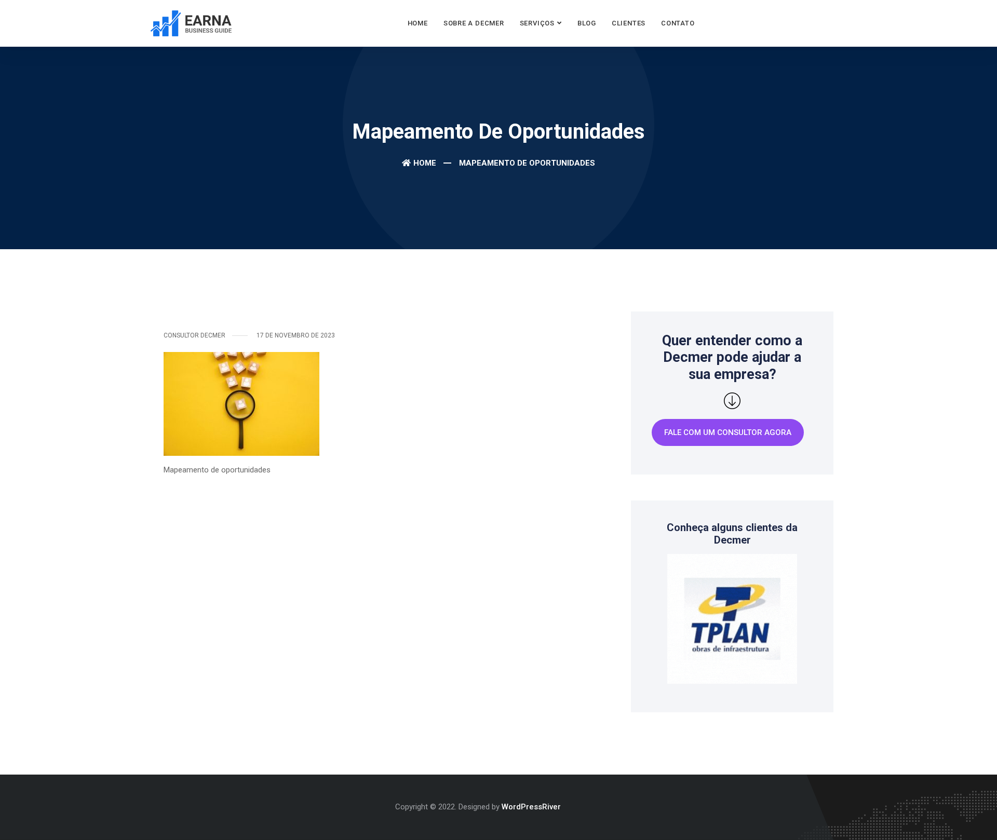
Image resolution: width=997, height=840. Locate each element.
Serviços (537, 23)
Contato (677, 23)
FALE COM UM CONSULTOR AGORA (727, 432)
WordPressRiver (531, 806)
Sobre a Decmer (473, 23)
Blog (586, 23)
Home (418, 23)
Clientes (628, 23)
